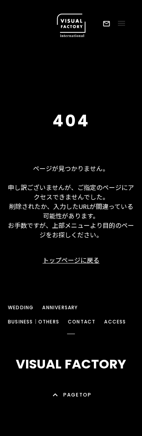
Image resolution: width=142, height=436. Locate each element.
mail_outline (106, 24)
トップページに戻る (71, 260)
